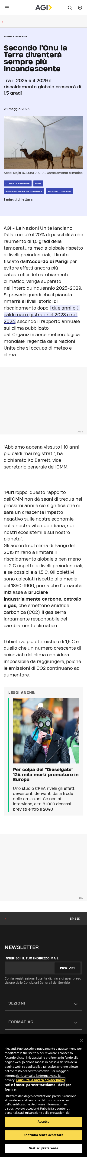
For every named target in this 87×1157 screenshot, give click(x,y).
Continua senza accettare (43, 1135)
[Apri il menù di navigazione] (7, 7)
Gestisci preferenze (43, 1148)
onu (38, 183)
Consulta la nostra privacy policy (40, 1080)
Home (8, 36)
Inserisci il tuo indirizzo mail (32, 958)
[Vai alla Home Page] (43, 7)
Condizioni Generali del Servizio (47, 982)
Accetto (44, 1122)
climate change (18, 183)
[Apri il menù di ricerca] (70, 7)
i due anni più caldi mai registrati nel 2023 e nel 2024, (42, 314)
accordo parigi (59, 191)
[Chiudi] (81, 1041)
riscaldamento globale (24, 191)
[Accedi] (80, 7)
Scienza (21, 36)
